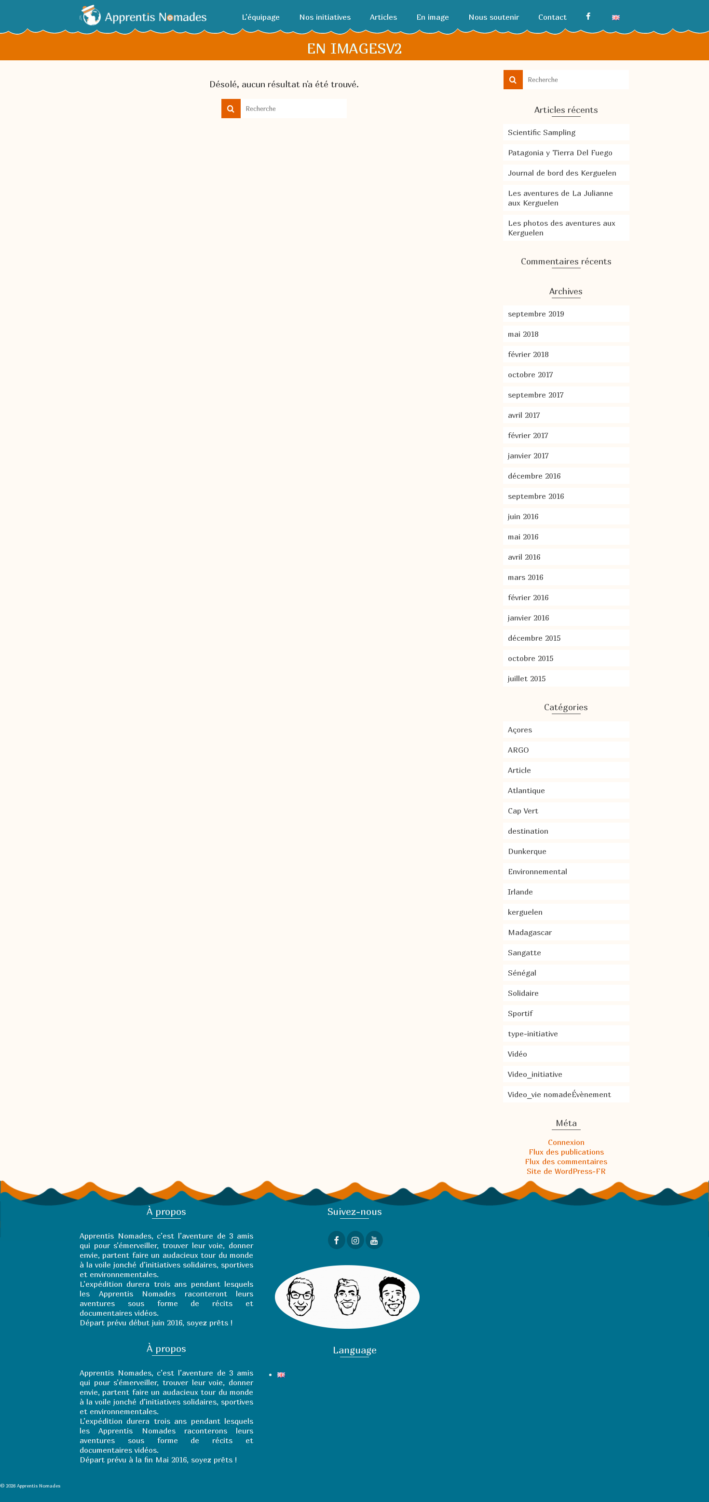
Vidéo (517, 1054)
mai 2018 (523, 334)
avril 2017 (524, 415)
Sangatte (524, 952)
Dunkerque (527, 851)
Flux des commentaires (566, 1161)
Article (519, 770)
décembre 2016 (534, 476)
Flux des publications (566, 1152)
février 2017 (528, 435)
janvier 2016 (528, 617)
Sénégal (522, 973)
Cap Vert (523, 810)
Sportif (520, 1013)
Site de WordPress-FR (566, 1171)
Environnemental (537, 871)
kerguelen (525, 912)
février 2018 (528, 354)
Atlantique (526, 790)
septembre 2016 (536, 496)
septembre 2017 (535, 395)
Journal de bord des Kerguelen (562, 173)
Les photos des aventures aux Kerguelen (561, 227)
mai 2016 (523, 536)
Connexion (566, 1142)
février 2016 (528, 597)
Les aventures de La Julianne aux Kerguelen (560, 197)
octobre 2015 (530, 658)
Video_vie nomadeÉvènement (559, 1094)
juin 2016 (523, 516)
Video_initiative (535, 1074)
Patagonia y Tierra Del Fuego (560, 152)
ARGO (518, 750)
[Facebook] (589, 17)
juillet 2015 (526, 678)
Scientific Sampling (541, 132)
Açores (520, 729)
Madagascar (530, 932)
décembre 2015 (534, 638)
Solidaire (523, 993)
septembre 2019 (536, 313)
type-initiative (533, 1033)
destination (528, 831)
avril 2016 (524, 557)
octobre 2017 (530, 374)
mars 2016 (525, 577)
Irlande (520, 891)
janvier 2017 (528, 455)
